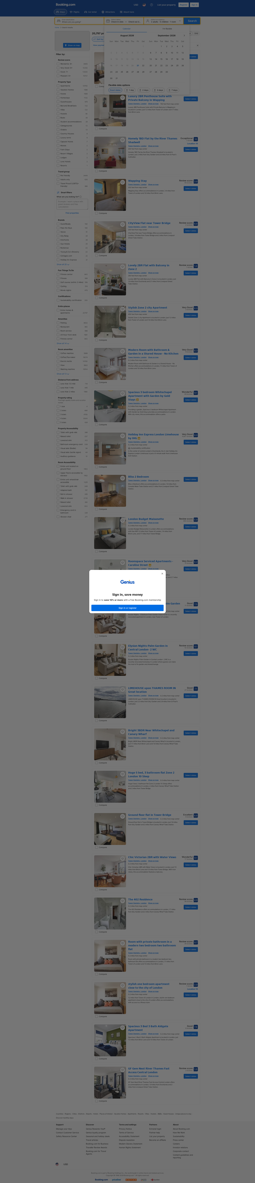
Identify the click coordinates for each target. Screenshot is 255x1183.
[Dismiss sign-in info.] (162, 573)
